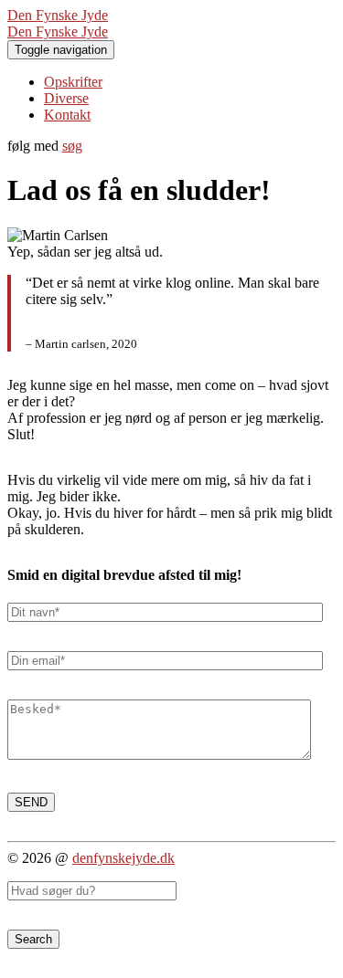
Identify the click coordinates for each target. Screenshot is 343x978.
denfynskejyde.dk (123, 858)
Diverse (66, 98)
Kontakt (67, 114)
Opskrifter (73, 81)
